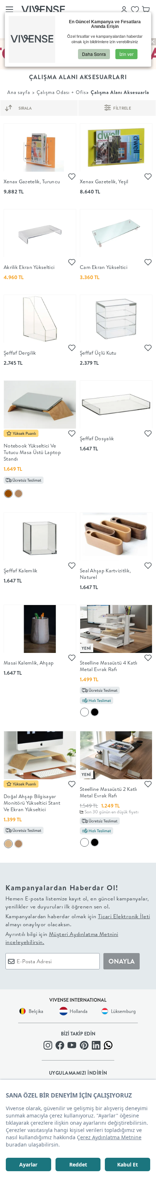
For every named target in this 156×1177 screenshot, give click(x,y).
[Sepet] (145, 9)
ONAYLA (121, 961)
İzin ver (126, 54)
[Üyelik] (124, 9)
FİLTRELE (121, 108)
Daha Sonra (94, 54)
